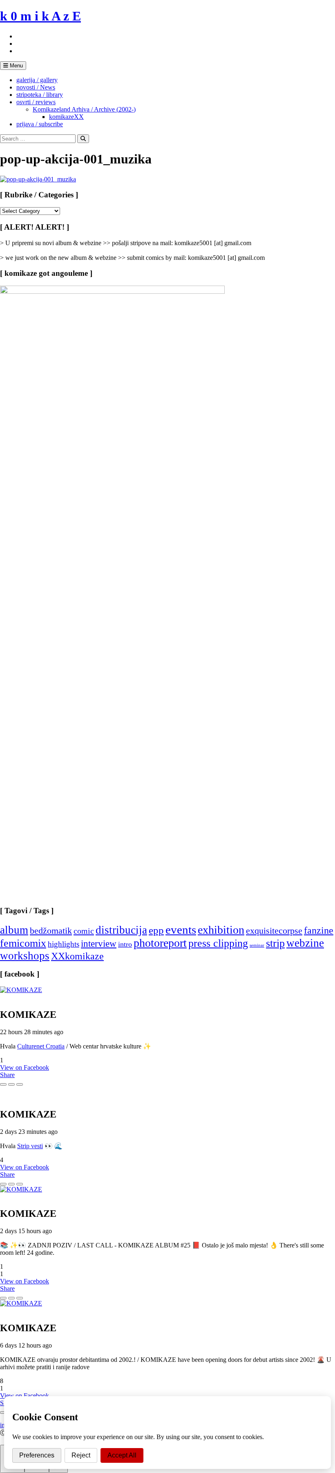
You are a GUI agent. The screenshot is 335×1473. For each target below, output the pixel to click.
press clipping (218, 943)
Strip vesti (30, 1145)
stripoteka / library (39, 94)
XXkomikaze (77, 955)
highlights (63, 944)
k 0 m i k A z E (40, 16)
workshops (24, 956)
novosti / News (35, 87)
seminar (257, 945)
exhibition (221, 929)
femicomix (23, 943)
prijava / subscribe (39, 124)
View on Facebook (24, 1067)
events (180, 929)
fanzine (318, 930)
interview (98, 943)
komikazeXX (66, 116)
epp (156, 930)
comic (84, 930)
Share (7, 1074)
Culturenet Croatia (41, 1046)
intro (125, 944)
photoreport (160, 943)
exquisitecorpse (274, 930)
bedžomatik (51, 930)
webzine (305, 943)
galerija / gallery (37, 79)
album (14, 930)
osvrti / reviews (36, 101)
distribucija (121, 930)
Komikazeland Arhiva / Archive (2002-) (84, 109)
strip (275, 943)
